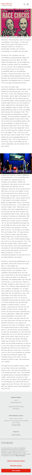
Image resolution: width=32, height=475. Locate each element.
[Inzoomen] (2, 173)
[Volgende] (28, 163)
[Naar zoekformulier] (24, 4)
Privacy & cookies (16, 434)
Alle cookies (16, 470)
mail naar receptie (16, 424)
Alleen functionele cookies (16, 461)
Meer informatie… (21, 455)
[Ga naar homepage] (6, 4)
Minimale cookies (16, 465)
